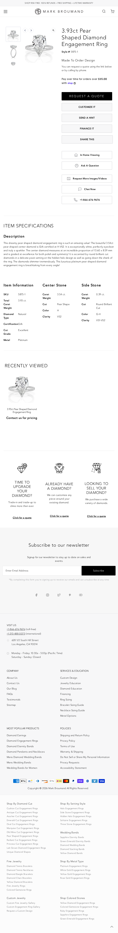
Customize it (87, 107)
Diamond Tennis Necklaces (20, 870)
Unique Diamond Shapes (19, 852)
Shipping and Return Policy (75, 735)
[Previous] (25, 30)
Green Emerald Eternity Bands (75, 841)
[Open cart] (112, 12)
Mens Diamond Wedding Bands (24, 757)
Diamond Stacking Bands (72, 849)
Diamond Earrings (16, 735)
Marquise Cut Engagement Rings (23, 828)
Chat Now (90, 189)
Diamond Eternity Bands (20, 746)
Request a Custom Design (19, 911)
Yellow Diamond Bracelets (20, 882)
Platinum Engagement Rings (74, 866)
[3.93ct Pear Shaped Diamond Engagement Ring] (22, 386)
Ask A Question (90, 165)
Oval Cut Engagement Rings (21, 824)
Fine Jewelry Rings (16, 886)
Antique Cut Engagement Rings (22, 812)
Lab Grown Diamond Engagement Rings (26, 848)
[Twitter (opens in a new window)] (59, 595)
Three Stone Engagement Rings (75, 824)
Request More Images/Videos (90, 178)
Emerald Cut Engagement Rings (22, 820)
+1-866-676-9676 (90, 200)
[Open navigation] (5, 11)
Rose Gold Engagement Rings (74, 878)
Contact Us (13, 683)
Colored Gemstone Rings (19, 890)
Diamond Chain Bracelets (19, 878)
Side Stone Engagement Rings (75, 812)
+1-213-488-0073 (16, 633)
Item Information (18, 285)
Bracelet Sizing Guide (72, 705)
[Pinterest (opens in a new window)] (70, 595)
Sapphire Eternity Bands (72, 837)
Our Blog (12, 688)
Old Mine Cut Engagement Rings (23, 832)
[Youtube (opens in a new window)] (80, 595)
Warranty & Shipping (71, 751)
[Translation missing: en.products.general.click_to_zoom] (53, 30)
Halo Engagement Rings (72, 808)
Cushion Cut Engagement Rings (22, 808)
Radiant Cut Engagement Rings (22, 840)
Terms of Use (67, 746)
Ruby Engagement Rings (72, 911)
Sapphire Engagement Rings (74, 915)
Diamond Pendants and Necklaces (26, 751)
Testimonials (13, 699)
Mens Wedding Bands (19, 762)
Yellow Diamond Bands (71, 853)
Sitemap (11, 705)
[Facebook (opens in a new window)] (36, 595)
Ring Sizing (66, 699)
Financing (65, 694)
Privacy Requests (69, 762)
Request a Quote (87, 96)
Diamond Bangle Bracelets (20, 874)
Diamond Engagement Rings (22, 740)
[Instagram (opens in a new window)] (47, 595)
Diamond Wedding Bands (72, 845)
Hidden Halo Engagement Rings (75, 816)
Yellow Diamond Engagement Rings (77, 903)
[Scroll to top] (112, 927)
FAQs (10, 694)
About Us (12, 677)
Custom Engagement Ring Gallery (23, 907)
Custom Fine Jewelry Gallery (21, 903)
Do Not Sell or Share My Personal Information (85, 757)
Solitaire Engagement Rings (73, 820)
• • (59, 3)
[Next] (31, 30)
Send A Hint (87, 117)
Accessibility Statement (73, 768)
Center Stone (55, 285)
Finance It (87, 128)
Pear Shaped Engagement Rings (22, 836)
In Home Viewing (89, 155)
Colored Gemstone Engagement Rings (79, 907)
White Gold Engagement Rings (75, 870)
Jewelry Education (70, 683)
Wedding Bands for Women (22, 768)
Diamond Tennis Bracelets (19, 866)
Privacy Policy (67, 740)
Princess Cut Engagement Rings (22, 844)
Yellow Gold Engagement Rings (75, 874)
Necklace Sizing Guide (72, 710)
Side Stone (91, 285)
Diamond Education (71, 688)
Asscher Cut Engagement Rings (22, 816)
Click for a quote (22, 517)
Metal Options (68, 715)
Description (14, 236)
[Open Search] (104, 11)
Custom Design (68, 677)
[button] (13, 34)
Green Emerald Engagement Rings (77, 919)
